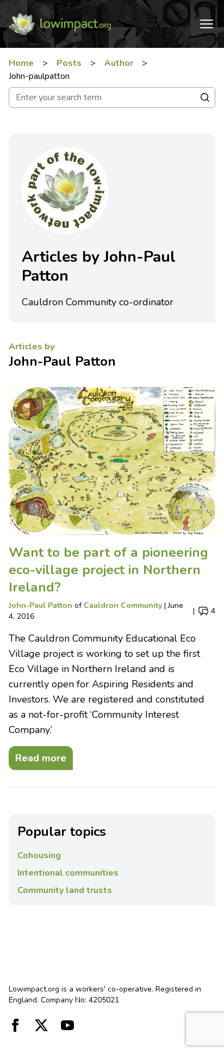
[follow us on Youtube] (67, 1025)
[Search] (205, 97)
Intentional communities (68, 873)
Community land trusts (64, 890)
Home (21, 63)
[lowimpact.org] (60, 24)
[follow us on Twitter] (41, 1025)
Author (118, 63)
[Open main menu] (207, 24)
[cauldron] (112, 461)
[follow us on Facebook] (15, 1025)
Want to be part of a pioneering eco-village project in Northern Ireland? (108, 569)
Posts (69, 63)
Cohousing (39, 855)
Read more (37, 755)
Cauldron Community (123, 605)
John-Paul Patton (62, 361)
